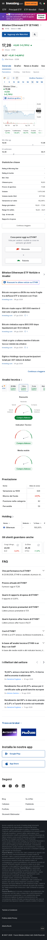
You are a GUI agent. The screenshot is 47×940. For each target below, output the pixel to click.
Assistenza (30, 809)
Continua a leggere (24, 225)
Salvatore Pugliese (14, 679)
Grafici (17, 66)
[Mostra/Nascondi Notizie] (17, 78)
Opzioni (36, 72)
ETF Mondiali (30, 10)
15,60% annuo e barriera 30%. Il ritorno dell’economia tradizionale (24, 674)
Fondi (41, 10)
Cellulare (5, 804)
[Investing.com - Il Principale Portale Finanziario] (14, 3)
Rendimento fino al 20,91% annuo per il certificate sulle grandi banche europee (24, 688)
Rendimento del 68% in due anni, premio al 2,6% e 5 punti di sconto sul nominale (24, 702)
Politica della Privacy (9, 918)
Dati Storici (26, 72)
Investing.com (7, 299)
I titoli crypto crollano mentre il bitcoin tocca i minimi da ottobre (20, 342)
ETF (4, 10)
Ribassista (25, 249)
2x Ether (28, 544)
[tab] (13, 388)
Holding (16, 72)
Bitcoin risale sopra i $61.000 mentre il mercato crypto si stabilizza (21, 310)
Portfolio (5, 809)
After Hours (9, 59)
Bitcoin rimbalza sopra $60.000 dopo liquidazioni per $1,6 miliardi (20, 326)
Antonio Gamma (13, 693)
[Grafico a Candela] (4, 78)
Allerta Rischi (6, 926)
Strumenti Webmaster (11, 814)
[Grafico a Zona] (8, 78)
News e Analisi (31, 66)
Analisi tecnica (11, 379)
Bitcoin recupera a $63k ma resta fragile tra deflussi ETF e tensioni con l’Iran (22, 294)
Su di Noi (29, 799)
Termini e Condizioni (9, 910)
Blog (4, 799)
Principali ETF (15, 10)
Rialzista (25, 261)
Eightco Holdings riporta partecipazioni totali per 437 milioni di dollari (21, 358)
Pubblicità (30, 804)
